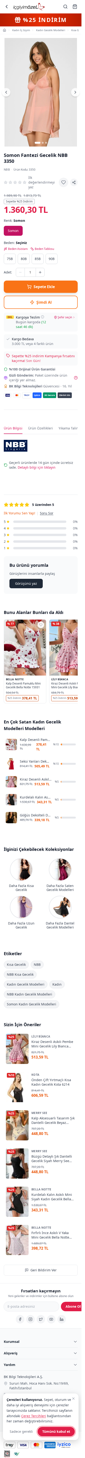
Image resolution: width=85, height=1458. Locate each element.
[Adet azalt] (20, 272)
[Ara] (65, 6)
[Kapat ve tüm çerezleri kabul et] (73, 1398)
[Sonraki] (75, 92)
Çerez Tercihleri (33, 1416)
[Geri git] (6, 6)
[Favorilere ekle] (63, 182)
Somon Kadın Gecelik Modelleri (31, 1004)
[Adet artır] (40, 272)
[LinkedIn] (61, 1319)
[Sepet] (75, 6)
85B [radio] (38, 258)
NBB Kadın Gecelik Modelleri (29, 994)
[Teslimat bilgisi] (42, 317)
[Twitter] (41, 1319)
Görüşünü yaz (26, 583)
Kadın (57, 984)
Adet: (8, 272)
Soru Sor (46, 513)
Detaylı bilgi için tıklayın (36, 467)
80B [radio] (24, 258)
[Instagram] (30, 1319)
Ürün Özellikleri (40, 428)
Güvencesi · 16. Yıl (40, 386)
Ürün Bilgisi (13, 428)
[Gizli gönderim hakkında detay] (76, 378)
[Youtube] (51, 1319)
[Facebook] (20, 1319)
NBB (7, 170)
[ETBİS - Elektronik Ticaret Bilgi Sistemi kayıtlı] (7, 1454)
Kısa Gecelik (16, 964)
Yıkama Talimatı (71, 428)
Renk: (14, 220)
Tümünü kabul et (56, 1431)
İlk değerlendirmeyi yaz (41, 182)
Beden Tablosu (44, 249)
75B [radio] (10, 258)
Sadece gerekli (21, 1431)
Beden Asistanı (18, 249)
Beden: (15, 242)
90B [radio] (52, 258)
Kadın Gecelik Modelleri (25, 984)
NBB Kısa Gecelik (20, 974)
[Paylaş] (74, 182)
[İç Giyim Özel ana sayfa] (29, 6)
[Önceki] (6, 92)
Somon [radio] (13, 230)
